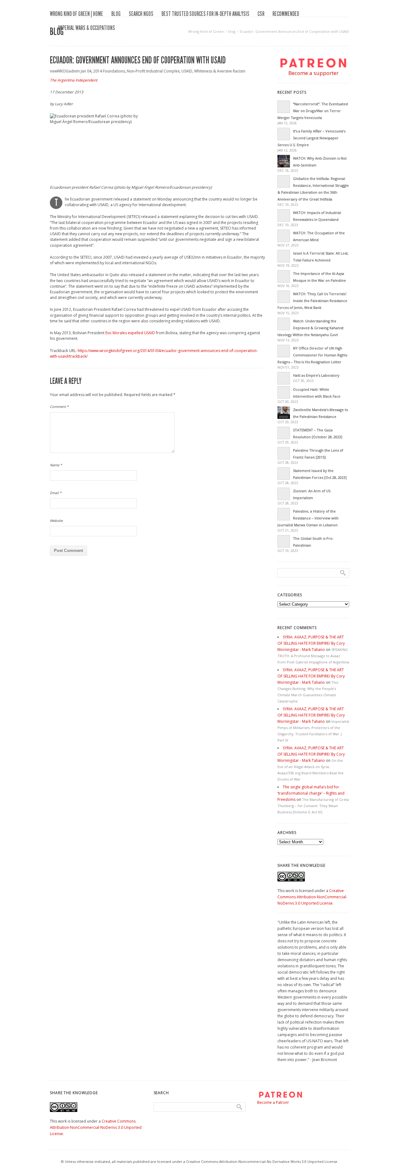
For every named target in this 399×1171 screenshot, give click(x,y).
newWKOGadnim (65, 71)
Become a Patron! (273, 1102)
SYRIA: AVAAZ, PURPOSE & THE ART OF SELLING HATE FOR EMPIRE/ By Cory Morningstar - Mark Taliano (311, 643)
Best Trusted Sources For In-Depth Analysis (205, 13)
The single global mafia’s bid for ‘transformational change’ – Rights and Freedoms (310, 793)
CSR (260, 13)
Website (56, 520)
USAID (186, 71)
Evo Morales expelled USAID (130, 332)
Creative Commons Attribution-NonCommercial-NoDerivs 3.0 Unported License (312, 897)
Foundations (114, 71)
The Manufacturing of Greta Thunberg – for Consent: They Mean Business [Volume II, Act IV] (313, 805)
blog (116, 13)
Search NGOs (141, 13)
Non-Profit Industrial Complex (153, 71)
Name (56, 465)
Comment (59, 406)
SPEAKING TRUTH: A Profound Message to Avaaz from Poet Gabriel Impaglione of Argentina (313, 655)
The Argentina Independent (73, 80)
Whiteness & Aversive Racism (219, 71)
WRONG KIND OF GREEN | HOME (76, 13)
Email (55, 492)
